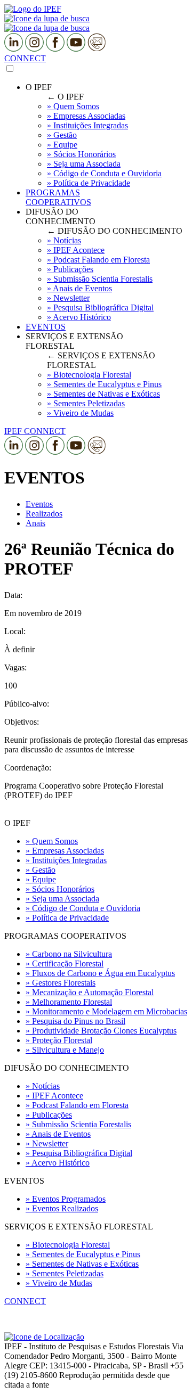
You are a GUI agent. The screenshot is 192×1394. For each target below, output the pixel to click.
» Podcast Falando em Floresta (77, 1105)
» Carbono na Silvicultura (69, 953)
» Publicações (49, 1114)
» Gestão (40, 869)
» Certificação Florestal (64, 963)
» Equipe (41, 879)
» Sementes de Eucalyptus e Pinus (83, 1254)
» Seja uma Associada (62, 898)
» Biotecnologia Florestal (68, 1244)
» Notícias (43, 1085)
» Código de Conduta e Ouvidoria (83, 908)
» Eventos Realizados (62, 1208)
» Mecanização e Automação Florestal (90, 992)
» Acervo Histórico (58, 1162)
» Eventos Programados (66, 1198)
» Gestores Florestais (60, 982)
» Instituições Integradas (66, 860)
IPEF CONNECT (35, 431)
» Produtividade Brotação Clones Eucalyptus (101, 1030)
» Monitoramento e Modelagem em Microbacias (106, 1011)
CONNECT (25, 58)
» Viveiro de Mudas (59, 1283)
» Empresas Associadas (65, 850)
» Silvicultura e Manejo (65, 1049)
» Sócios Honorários (60, 888)
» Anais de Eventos (58, 1133)
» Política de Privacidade (67, 917)
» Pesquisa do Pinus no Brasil (75, 1021)
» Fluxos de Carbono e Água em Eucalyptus (100, 973)
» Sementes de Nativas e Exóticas (82, 1263)
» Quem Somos (52, 841)
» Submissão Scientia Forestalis (78, 1124)
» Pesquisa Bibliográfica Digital (79, 1153)
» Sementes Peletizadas (64, 1273)
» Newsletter (47, 1143)
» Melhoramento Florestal (69, 1001)
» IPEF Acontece (54, 1095)
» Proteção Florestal (59, 1040)
